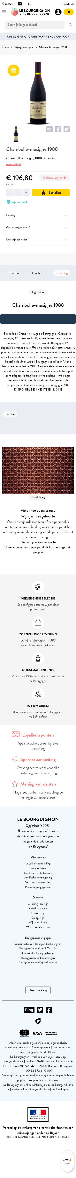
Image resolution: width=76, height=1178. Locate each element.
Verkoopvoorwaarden (38, 882)
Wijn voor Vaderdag (38, 927)
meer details (13, 164)
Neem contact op (38, 990)
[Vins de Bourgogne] (30, 12)
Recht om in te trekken (38, 872)
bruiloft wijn (38, 913)
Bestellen (51, 192)
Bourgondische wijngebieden (38, 953)
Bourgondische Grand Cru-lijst (38, 948)
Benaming (62, 273)
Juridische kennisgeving (38, 877)
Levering (10, 215)
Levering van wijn (38, 903)
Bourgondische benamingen (38, 957)
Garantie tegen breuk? (18, 227)
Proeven (14, 273)
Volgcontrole (38, 868)
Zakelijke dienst (38, 908)
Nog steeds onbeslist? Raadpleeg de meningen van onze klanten (38, 795)
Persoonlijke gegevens (38, 886)
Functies (37, 273)
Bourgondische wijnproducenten (38, 962)
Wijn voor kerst (38, 922)
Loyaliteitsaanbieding (38, 863)
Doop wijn (38, 917)
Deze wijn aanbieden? (17, 240)
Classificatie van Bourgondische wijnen (38, 943)
